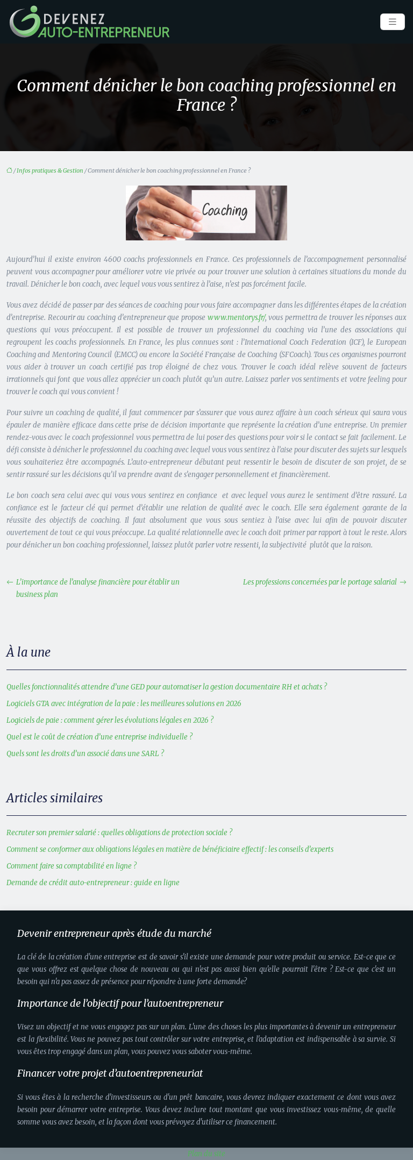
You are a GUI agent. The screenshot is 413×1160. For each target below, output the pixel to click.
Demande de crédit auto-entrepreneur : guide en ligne (93, 882)
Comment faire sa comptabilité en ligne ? (71, 866)
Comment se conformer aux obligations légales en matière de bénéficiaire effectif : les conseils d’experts (169, 849)
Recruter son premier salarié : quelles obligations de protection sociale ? (119, 832)
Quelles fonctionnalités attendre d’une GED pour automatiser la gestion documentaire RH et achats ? (166, 687)
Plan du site (206, 1153)
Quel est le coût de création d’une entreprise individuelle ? (99, 737)
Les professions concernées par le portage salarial (320, 582)
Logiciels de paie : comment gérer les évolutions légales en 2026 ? (109, 720)
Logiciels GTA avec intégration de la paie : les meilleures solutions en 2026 (123, 703)
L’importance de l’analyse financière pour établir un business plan (98, 588)
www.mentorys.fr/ (236, 317)
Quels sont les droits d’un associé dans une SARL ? (85, 753)
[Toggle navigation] (392, 21)
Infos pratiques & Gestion (50, 170)
